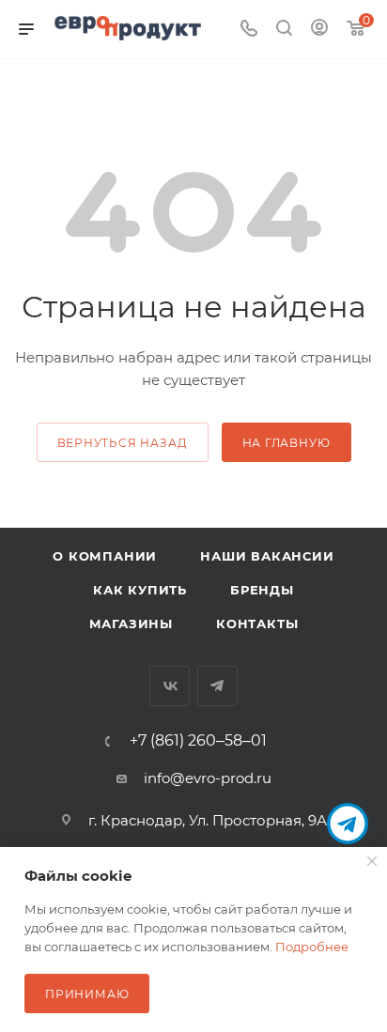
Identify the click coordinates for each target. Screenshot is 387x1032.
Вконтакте (169, 686)
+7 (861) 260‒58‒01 (198, 740)
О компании (105, 555)
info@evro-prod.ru (207, 778)
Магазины (131, 623)
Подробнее (311, 946)
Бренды (262, 589)
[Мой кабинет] (319, 30)
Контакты (257, 623)
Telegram (217, 686)
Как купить (140, 589)
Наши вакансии (266, 555)
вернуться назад (122, 443)
